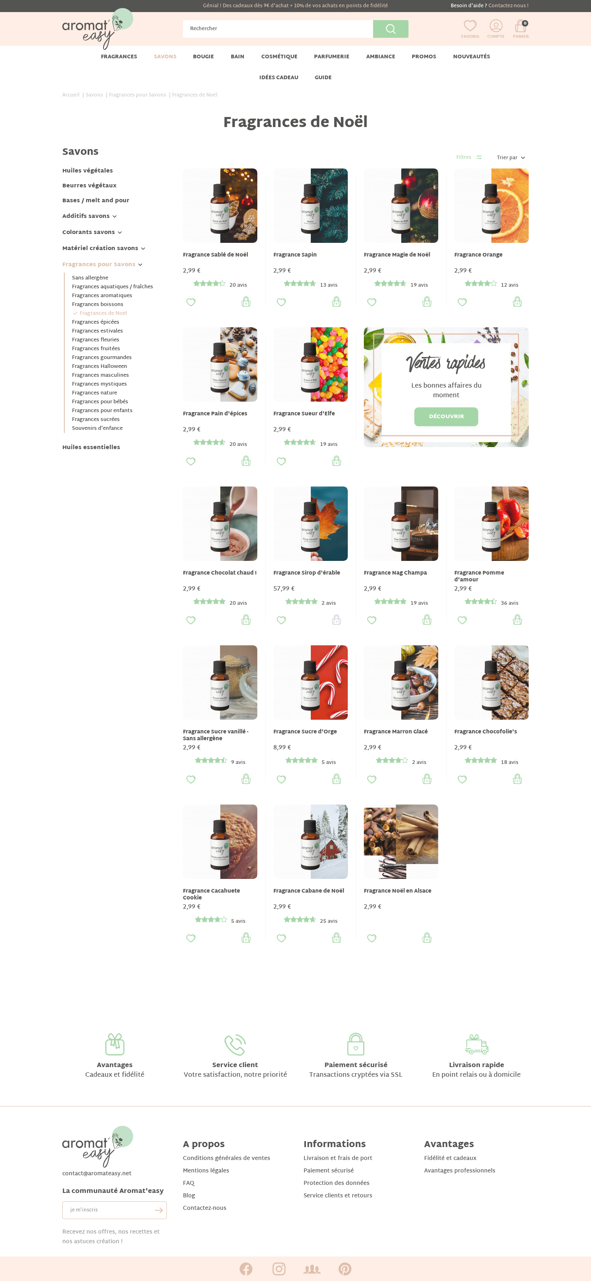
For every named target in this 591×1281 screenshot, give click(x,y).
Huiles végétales (87, 171)
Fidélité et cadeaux (450, 1159)
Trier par (507, 158)
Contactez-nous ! (508, 6)
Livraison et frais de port (338, 1159)
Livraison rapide (476, 1066)
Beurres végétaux (89, 186)
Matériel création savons (100, 249)
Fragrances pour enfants (102, 410)
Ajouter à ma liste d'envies (191, 302)
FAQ (188, 1183)
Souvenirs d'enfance (97, 428)
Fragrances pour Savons (98, 265)
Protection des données (336, 1183)
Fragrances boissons (97, 304)
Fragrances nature (94, 393)
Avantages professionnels (459, 1171)
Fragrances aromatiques (102, 296)
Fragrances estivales (97, 331)
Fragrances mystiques (99, 384)
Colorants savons (88, 233)
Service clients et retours (338, 1196)
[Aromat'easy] (97, 29)
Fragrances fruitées (96, 349)
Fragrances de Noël (103, 313)
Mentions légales (206, 1171)
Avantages (115, 1066)
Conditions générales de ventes (226, 1159)
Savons (80, 152)
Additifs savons (86, 216)
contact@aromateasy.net (96, 1174)
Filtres (463, 157)
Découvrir (446, 417)
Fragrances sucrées (96, 419)
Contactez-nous (204, 1208)
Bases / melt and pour (95, 201)
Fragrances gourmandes (102, 357)
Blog (189, 1196)
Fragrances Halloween (99, 366)
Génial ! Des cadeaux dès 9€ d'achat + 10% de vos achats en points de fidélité (295, 6)
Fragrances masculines (100, 375)
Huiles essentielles (91, 448)
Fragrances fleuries (95, 340)
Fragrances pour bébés (100, 402)
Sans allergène (90, 278)
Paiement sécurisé (356, 1066)
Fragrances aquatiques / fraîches (112, 287)
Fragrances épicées (95, 322)
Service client (235, 1066)
